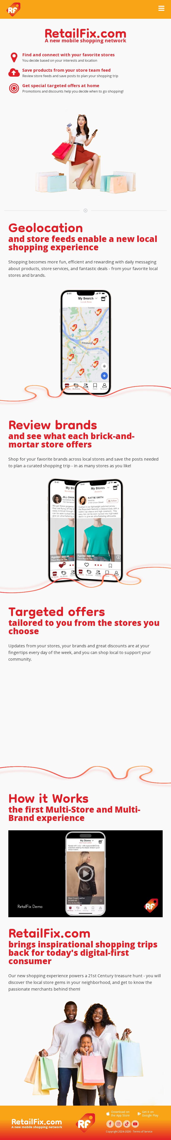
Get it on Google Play (150, 1113)
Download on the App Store (120, 1113)
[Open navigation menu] (161, 9)
